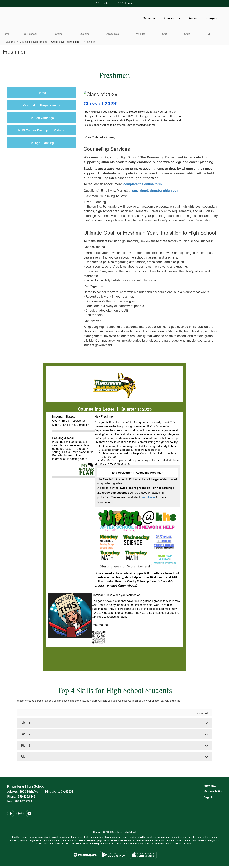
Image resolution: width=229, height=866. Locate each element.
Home (6, 34)
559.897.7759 (23, 801)
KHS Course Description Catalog (41, 130)
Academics (113, 34)
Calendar (149, 18)
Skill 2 (25, 734)
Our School (30, 34)
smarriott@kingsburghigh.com (155, 190)
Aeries (193, 18)
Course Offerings (42, 117)
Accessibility (213, 791)
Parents (58, 34)
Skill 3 (25, 745)
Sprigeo (211, 18)
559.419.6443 (26, 796)
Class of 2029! (101, 103)
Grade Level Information (65, 41)
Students (84, 34)
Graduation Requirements (41, 105)
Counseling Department (33, 41)
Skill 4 (25, 757)
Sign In (208, 797)
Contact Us (172, 18)
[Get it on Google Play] (113, 855)
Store (187, 34)
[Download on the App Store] (143, 855)
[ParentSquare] (85, 854)
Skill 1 (25, 723)
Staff (165, 34)
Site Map (210, 785)
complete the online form (142, 184)
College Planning (42, 142)
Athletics (141, 34)
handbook (148, 497)
